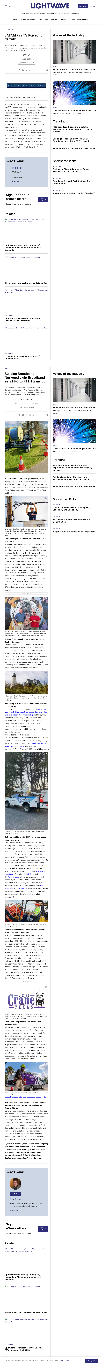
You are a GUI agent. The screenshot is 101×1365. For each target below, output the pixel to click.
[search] (9, 6)
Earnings (54, 19)
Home (55, 66)
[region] (50, 1361)
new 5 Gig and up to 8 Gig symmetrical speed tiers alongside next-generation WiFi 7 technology (26, 712)
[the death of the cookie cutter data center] (74, 52)
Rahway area (13, 877)
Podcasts (65, 19)
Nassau (38, 1093)
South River (29, 874)
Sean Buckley (26, 399)
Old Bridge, (22, 888)
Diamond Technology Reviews (24, 19)
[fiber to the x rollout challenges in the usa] (74, 93)
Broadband (9, 30)
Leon (24, 1093)
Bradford (8, 1093)
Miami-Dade (31, 1093)
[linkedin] (23, 70)
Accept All (91, 1361)
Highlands (15, 1093)
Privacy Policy (64, 1360)
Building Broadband (80, 19)
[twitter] (26, 70)
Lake (20, 1093)
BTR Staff (26, 55)
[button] (6, 6)
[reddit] (30, 70)
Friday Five (44, 19)
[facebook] (19, 70)
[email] (34, 70)
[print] (47, 70)
